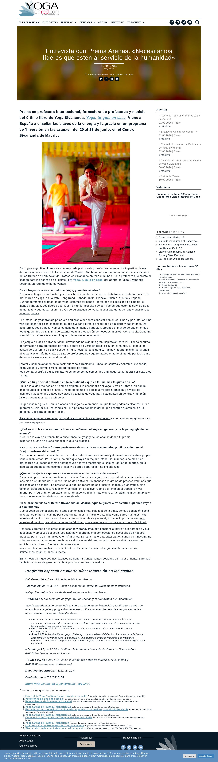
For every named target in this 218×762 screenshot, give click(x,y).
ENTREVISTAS (50, 22)
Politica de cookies (30, 735)
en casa (119, 118)
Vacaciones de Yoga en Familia (44, 699)
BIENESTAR (86, 22)
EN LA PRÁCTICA (28, 22)
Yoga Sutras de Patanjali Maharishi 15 (48, 707)
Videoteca (163, 187)
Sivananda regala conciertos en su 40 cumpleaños (56, 728)
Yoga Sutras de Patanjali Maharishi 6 (47, 723)
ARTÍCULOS (67, 22)
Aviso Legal (26, 740)
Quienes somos (28, 745)
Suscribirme (86, 744)
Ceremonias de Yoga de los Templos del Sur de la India (58, 717)
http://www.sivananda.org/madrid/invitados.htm (57, 683)
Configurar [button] (189, 756)
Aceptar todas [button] (206, 756)
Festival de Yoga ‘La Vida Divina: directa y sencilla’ (56, 696)
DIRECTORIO (117, 22)
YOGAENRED (134, 22)
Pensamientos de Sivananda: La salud (48, 701)
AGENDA (103, 22)
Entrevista (109, 66)
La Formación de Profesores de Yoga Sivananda (54, 725)
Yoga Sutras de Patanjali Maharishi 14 (48, 715)
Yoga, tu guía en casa (87, 279)
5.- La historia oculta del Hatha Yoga (173, 293)
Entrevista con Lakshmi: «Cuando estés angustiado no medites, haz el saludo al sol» (76, 709)
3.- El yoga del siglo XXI (168, 285)
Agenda (161, 109)
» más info (165, 126)
